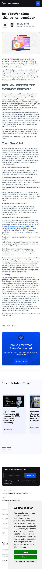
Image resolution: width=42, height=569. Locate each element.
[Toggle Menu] (38, 3)
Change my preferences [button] (25, 561)
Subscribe (30, 475)
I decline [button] (25, 557)
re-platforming (12, 59)
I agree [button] (25, 552)
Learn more (7, 429)
